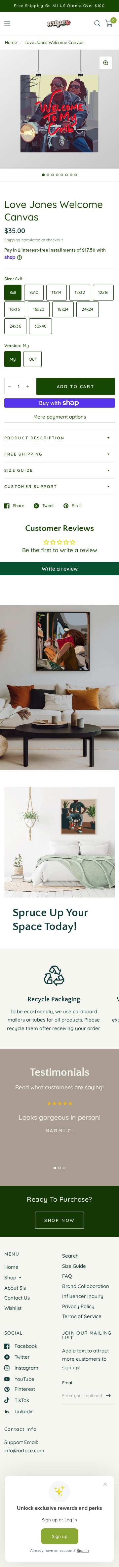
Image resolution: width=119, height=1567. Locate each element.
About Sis (15, 1288)
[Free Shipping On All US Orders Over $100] (59, 6)
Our (32, 359)
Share (18, 505)
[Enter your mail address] (108, 1395)
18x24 (63, 309)
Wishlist (12, 1308)
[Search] (97, 23)
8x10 (33, 292)
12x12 (80, 292)
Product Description (34, 437)
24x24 (87, 309)
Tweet (48, 505)
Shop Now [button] (59, 1220)
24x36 (15, 326)
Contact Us (17, 1298)
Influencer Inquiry (82, 1296)
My (13, 359)
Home (11, 42)
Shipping (12, 239)
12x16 (103, 292)
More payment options (59, 417)
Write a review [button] (60, 568)
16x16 (15, 309)
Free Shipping (23, 454)
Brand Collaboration (85, 1286)
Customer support (30, 486)
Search (70, 1256)
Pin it (77, 505)
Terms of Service (81, 1316)
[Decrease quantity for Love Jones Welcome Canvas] (10, 386)
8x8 (13, 292)
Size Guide (18, 470)
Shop (10, 1277)
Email (67, 1382)
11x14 (56, 292)
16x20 (38, 309)
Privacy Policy (78, 1306)
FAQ (67, 1276)
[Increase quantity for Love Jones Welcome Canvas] (28, 386)
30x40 (40, 326)
